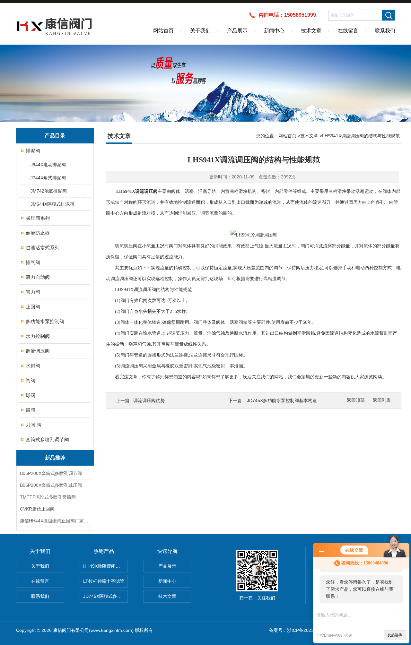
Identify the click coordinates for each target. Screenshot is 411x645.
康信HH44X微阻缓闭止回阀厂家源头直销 (55, 520)
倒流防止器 (38, 233)
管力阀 (33, 292)
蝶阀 (30, 410)
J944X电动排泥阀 (48, 164)
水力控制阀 (38, 336)
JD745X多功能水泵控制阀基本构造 (282, 400)
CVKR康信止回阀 (37, 509)
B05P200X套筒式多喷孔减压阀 (51, 485)
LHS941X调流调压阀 (137, 191)
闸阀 (30, 380)
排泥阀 (33, 150)
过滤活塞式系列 (42, 247)
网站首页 (163, 30)
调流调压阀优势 (149, 400)
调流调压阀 (38, 351)
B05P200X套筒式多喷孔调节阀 (51, 473)
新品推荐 (55, 457)
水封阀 (33, 365)
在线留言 (348, 30)
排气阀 (33, 262)
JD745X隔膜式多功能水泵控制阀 (105, 596)
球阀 (30, 395)
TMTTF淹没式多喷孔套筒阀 (48, 497)
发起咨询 (395, 635)
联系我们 (385, 30)
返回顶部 (356, 400)
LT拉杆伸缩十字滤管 (103, 581)
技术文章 (311, 30)
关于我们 (200, 30)
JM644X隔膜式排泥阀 (52, 204)
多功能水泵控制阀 (45, 321)
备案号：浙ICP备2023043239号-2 (303, 630)
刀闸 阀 (33, 424)
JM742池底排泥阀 (49, 191)
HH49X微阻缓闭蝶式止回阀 (105, 566)
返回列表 (382, 400)
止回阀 (33, 306)
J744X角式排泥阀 (48, 177)
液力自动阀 (38, 277)
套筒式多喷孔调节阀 (47, 439)
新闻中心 (274, 30)
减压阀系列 (38, 218)
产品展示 (237, 30)
